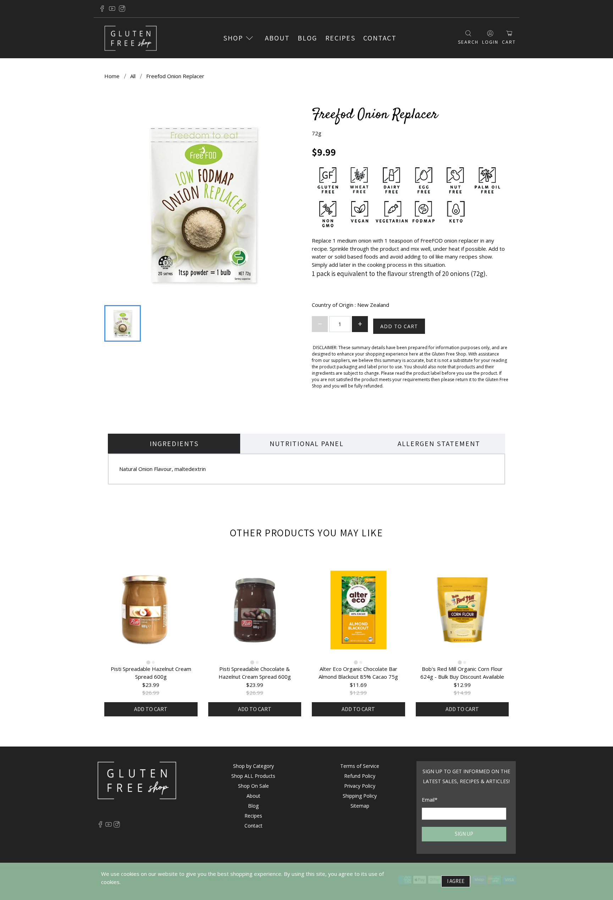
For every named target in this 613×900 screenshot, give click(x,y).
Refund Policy (359, 775)
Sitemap (359, 805)
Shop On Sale (253, 785)
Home (112, 76)
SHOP (233, 38)
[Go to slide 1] (148, 662)
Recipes (340, 38)
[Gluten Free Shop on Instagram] (122, 8)
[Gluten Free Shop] (130, 38)
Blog (307, 38)
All (133, 76)
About (277, 38)
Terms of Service (359, 766)
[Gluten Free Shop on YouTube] (112, 8)
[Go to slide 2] (153, 662)
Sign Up (464, 833)
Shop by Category (253, 766)
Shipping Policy (360, 795)
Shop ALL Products (253, 775)
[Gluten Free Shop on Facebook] (102, 8)
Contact (380, 38)
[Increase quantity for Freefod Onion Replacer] (360, 324)
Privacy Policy (359, 785)
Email (429, 799)
